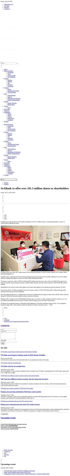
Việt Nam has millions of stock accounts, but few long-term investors (24, 379)
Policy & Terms (8, 450)
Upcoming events (8, 418)
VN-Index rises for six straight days (13, 366)
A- (5, 215)
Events (6, 106)
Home (5, 69)
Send (2, 343)
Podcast (10, 117)
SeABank (6, 320)
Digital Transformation (14, 100)
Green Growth (11, 75)
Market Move (11, 104)
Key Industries (11, 77)
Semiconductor (12, 95)
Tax (9, 83)
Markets (10, 81)
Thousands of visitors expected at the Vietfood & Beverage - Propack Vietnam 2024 (26, 474)
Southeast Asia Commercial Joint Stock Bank (16, 321)
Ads (5, 453)
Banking (10, 80)
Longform (10, 120)
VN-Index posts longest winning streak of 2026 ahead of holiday (23, 355)
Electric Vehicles (12, 103)
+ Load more (4, 414)
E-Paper (6, 121)
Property (6, 87)
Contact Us (7, 451)
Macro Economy (8, 71)
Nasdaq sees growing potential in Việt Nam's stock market (21, 392)
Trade (9, 74)
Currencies (10, 86)
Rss (5, 456)
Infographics (11, 118)
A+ (5, 218)
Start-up (10, 97)
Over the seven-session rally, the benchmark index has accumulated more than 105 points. (25, 360)
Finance (6, 78)
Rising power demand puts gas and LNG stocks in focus (20, 404)
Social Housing (12, 92)
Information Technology (14, 98)
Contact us (7, 9)
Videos (9, 115)
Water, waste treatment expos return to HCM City (17, 472)
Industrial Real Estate (13, 91)
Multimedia (7, 112)
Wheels (6, 101)
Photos (9, 114)
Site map (6, 7)
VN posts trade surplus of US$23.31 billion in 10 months (19, 470)
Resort (9, 89)
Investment (10, 72)
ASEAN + (7, 111)
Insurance (10, 84)
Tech (5, 94)
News (9, 107)
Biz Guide (7, 109)
